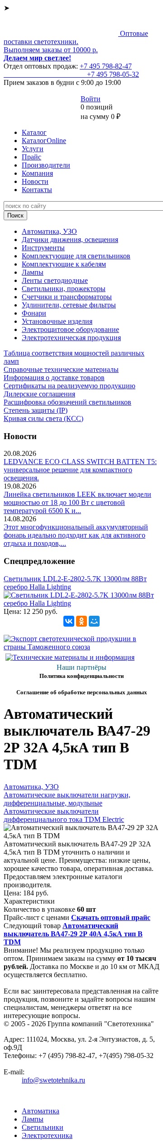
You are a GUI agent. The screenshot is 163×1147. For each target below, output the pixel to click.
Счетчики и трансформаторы (67, 297)
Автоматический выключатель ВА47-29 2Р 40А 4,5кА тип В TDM (73, 934)
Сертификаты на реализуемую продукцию (69, 386)
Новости (35, 181)
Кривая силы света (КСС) (43, 418)
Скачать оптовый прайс (110, 917)
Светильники (42, 1127)
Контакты (37, 189)
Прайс (31, 157)
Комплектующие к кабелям (64, 264)
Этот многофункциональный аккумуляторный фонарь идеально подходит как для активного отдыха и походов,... (76, 535)
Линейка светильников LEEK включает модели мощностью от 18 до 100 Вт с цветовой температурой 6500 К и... (77, 502)
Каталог (34, 132)
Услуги (32, 149)
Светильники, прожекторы (63, 288)
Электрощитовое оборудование (70, 329)
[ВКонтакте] (68, 621)
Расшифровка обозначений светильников (67, 402)
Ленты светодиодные (55, 280)
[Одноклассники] (81, 621)
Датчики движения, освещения (70, 239)
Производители (46, 165)
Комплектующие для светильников (76, 256)
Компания (37, 173)
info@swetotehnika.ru (53, 1080)
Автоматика (40, 1111)
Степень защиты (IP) (35, 410)
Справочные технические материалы (61, 369)
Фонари (34, 313)
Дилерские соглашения (39, 394)
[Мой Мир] (94, 621)
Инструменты (43, 248)
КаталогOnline (44, 140)
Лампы (32, 272)
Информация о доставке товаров (54, 377)
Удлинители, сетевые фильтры (69, 305)
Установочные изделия (57, 321)
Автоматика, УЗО (49, 231)
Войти (91, 99)
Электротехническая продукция (71, 337)
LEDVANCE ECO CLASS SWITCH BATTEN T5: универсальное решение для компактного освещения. (80, 470)
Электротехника (47, 1135)
